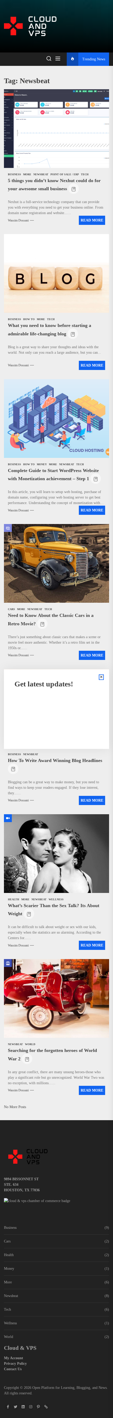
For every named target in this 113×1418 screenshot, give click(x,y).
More (8, 1282)
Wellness (10, 1323)
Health (9, 1255)
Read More (92, 220)
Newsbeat (11, 1296)
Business (10, 1228)
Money (9, 1269)
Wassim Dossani (18, 220)
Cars (7, 1241)
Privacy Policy (15, 1364)
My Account (13, 1358)
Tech (7, 1309)
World (8, 1337)
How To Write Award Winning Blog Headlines (55, 760)
